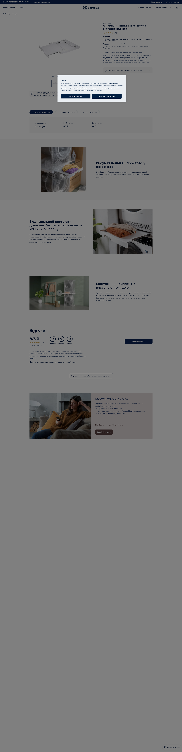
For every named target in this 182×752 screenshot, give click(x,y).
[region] (92, 88)
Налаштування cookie (76, 96)
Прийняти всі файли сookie (106, 96)
